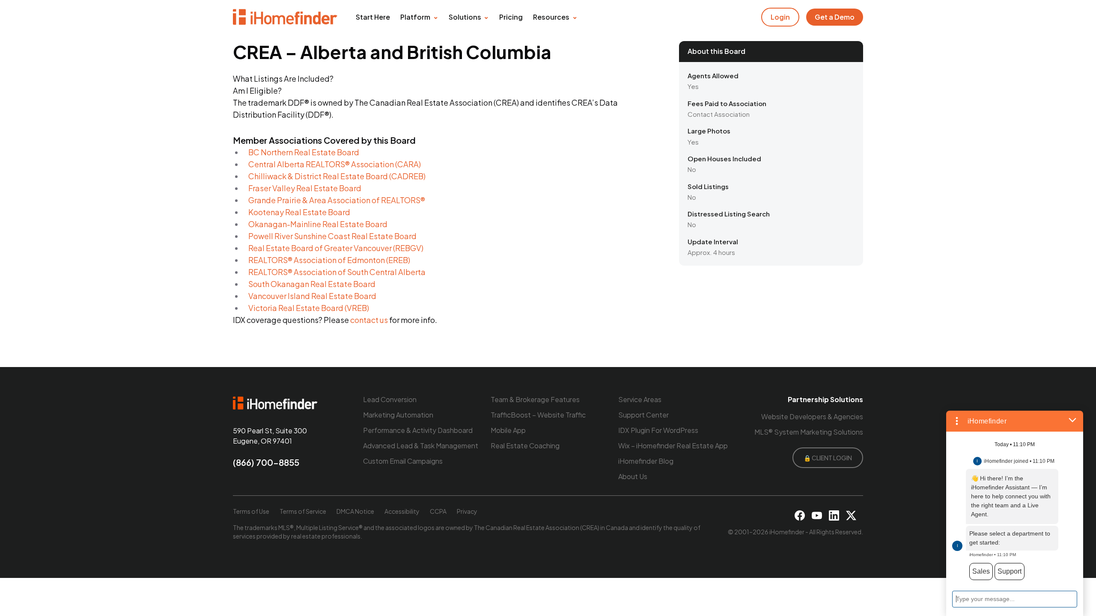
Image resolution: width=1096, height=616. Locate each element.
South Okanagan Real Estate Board (311, 284)
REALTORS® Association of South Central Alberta (337, 272)
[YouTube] (817, 515)
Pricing (511, 16)
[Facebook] (800, 515)
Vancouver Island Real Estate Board (312, 296)
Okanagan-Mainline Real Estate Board (317, 224)
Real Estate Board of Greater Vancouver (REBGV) (335, 248)
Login (780, 16)
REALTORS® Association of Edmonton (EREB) (329, 260)
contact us (369, 320)
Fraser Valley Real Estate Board (304, 188)
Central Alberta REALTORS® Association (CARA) (334, 164)
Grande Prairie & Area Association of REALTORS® (336, 200)
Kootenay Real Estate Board (299, 212)
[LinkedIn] (834, 515)
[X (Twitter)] (851, 515)
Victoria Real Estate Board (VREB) (308, 308)
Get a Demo (835, 16)
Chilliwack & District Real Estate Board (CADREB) (337, 176)
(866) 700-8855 (266, 462)
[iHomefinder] (286, 17)
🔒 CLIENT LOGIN (828, 458)
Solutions (465, 16)
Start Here (373, 16)
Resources (551, 16)
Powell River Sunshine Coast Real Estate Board (332, 236)
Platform (415, 16)
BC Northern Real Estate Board (303, 152)
